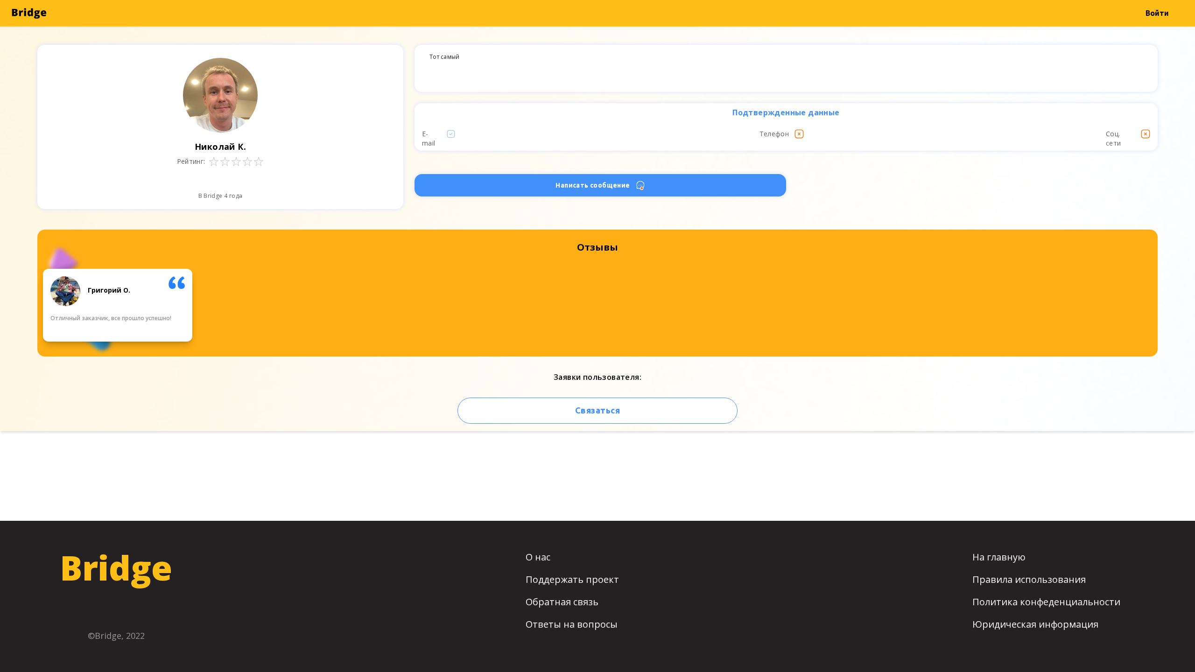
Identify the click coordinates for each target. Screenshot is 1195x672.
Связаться (597, 410)
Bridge (116, 567)
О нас (538, 557)
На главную (999, 557)
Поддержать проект (572, 579)
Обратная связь (562, 601)
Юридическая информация (1035, 624)
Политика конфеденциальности (1046, 601)
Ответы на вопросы (572, 624)
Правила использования (1029, 579)
